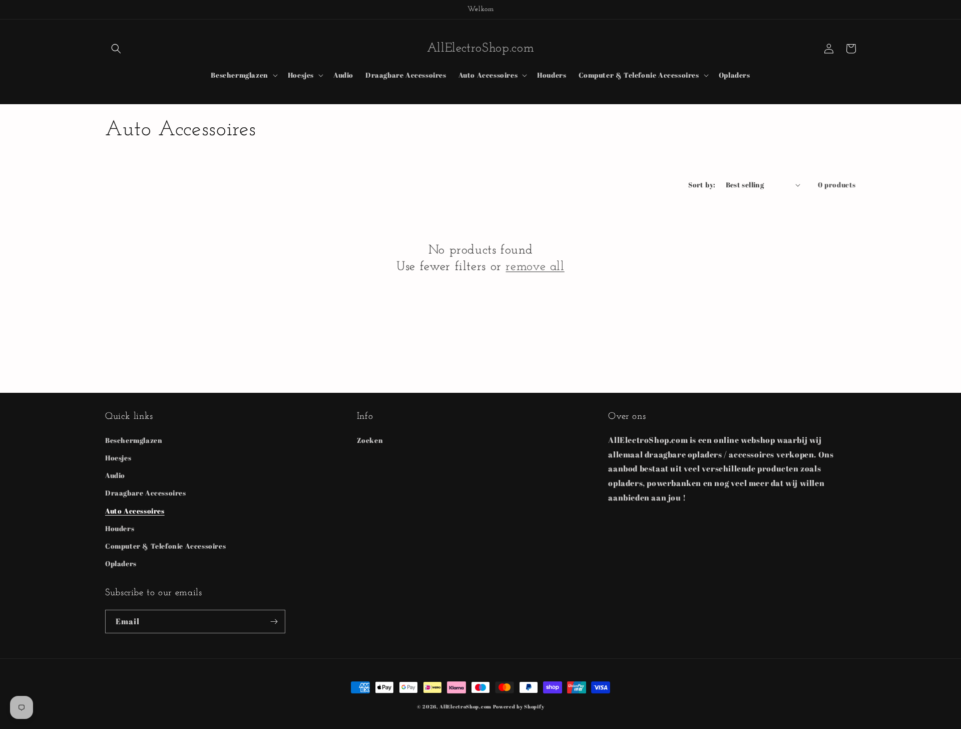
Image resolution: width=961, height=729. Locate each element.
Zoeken (370, 440)
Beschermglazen (133, 440)
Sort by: (701, 184)
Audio (115, 475)
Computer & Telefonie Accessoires (165, 546)
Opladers (121, 563)
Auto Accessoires (135, 511)
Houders (119, 528)
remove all (535, 267)
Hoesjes (118, 457)
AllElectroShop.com (465, 706)
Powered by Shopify (519, 706)
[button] (116, 49)
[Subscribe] (274, 621)
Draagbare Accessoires (145, 493)
